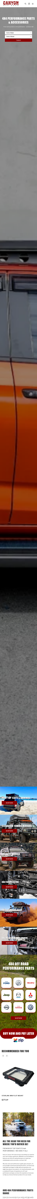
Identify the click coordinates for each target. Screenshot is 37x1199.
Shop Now (9, 803)
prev (3, 1055)
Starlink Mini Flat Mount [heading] (12, 1095)
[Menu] (33, 4)
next (7, 1055)
